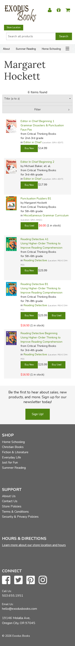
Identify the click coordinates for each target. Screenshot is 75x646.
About (6, 49)
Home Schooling (51, 49)
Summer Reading (26, 49)
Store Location (14, 27)
